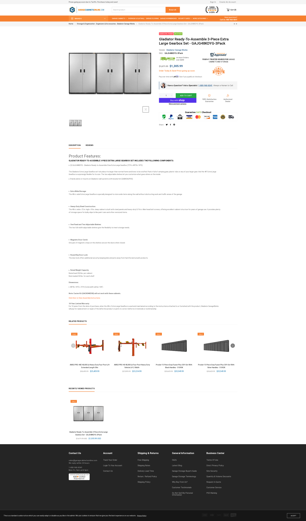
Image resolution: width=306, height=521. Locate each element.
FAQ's (174, 460)
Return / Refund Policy (147, 477)
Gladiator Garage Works (126, 24)
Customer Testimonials (181, 488)
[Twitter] (166, 124)
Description (75, 145)
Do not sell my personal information (182, 494)
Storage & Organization (86, 24)
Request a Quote (213, 482)
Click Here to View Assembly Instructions (84, 298)
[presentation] (73, 345)
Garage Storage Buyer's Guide (184, 471)
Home (71, 24)
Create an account (227, 2)
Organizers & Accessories (106, 24)
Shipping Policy (144, 482)
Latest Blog (177, 466)
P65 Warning (211, 493)
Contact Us (108, 471)
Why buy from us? (180, 482)
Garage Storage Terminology (184, 477)
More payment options (177, 104)
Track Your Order (110, 460)
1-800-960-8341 (205, 85)
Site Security (211, 471)
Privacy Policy (141, 516)
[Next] (236, 23)
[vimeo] (174, 124)
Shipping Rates (144, 466)
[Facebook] (170, 124)
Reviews (89, 145)
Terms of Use (212, 460)
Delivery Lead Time (146, 471)
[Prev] (234, 23)
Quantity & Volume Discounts (218, 477)
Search (172, 10)
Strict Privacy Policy (215, 466)
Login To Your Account (112, 466)
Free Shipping (143, 460)
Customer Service (213, 488)
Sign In (213, 2)
